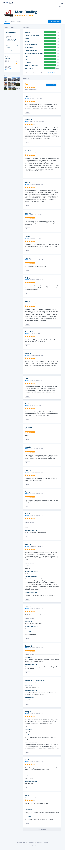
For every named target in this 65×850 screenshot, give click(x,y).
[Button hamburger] (62, 3)
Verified (27, 98)
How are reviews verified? (51, 88)
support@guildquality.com (36, 845)
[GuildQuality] (7, 3)
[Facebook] (6, 50)
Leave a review (55, 21)
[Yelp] (11, 50)
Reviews (13, 21)
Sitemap (46, 842)
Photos (19, 21)
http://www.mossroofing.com (12, 46)
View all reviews (42, 829)
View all (18, 88)
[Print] (57, 6)
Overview (7, 21)
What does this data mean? (53, 72)
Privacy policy (39, 842)
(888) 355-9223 (26, 845)
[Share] (60, 6)
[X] (9, 50)
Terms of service (31, 842)
